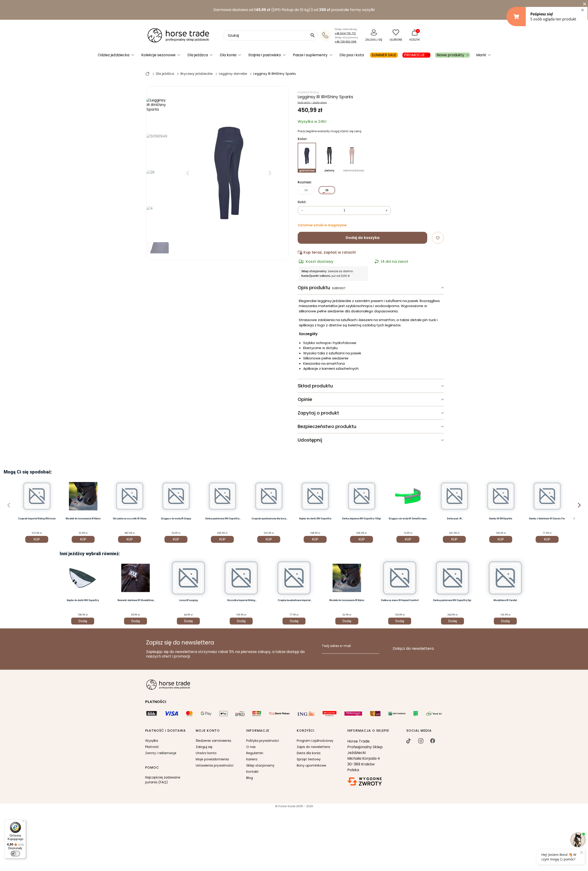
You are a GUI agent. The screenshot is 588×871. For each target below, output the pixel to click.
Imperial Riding (308, 92)
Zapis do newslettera (313, 747)
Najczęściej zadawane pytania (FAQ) (162, 779)
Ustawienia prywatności (214, 765)
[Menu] (23, 822)
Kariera (251, 759)
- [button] (302, 210)
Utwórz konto (206, 753)
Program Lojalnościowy (315, 740)
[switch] (15, 853)
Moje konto (208, 731)
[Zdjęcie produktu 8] (157, 186)
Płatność (152, 747)
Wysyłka (151, 740)
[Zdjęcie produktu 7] (157, 150)
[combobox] (270, 35)
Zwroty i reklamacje (160, 753)
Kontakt (252, 771)
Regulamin (254, 753)
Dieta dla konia (308, 753)
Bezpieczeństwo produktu (327, 426)
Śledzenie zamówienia (213, 740)
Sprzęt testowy (309, 759)
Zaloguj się (204, 747)
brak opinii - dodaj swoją (312, 102)
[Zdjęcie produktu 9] (157, 222)
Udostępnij (310, 440)
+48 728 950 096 (345, 41)
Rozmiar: (305, 182)
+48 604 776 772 (345, 33)
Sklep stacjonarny (260, 765)
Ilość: (302, 202)
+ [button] (386, 210)
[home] (147, 73)
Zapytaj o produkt (318, 413)
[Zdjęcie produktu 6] (157, 114)
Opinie (305, 399)
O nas (251, 747)
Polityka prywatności (262, 740)
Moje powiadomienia (212, 759)
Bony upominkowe (311, 765)
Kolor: (302, 139)
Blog (249, 778)
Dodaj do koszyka (362, 237)
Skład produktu (315, 386)
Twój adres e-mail (336, 646)
